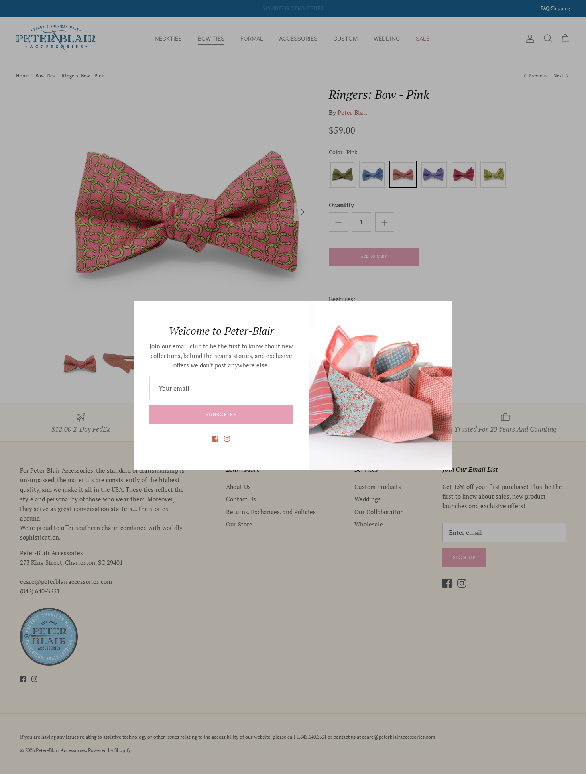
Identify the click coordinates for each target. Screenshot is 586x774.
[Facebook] (215, 439)
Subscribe (221, 414)
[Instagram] (227, 439)
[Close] (442, 310)
